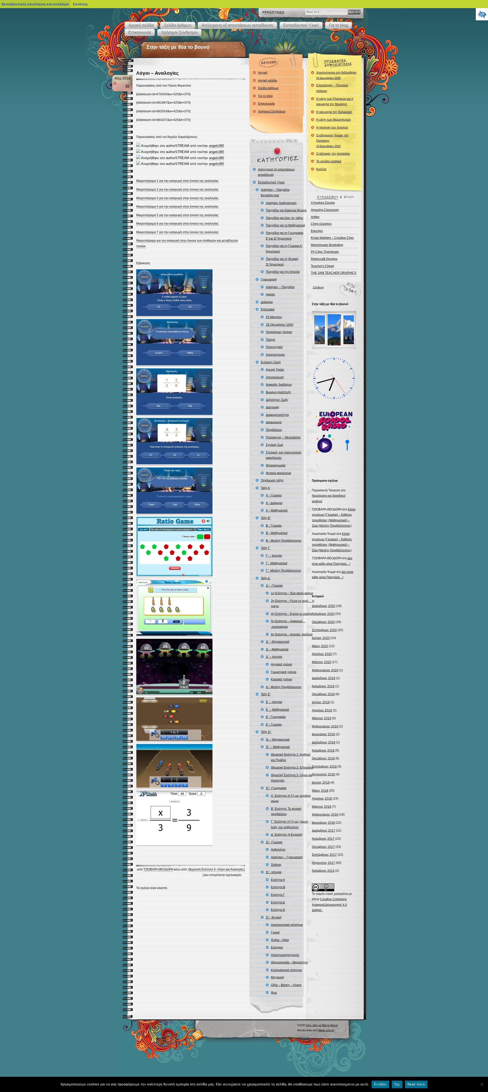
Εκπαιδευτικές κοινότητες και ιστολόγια (35, 4)
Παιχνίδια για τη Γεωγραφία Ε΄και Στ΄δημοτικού (284, 235)
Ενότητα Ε (278, 910)
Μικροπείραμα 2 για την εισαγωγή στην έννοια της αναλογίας (177, 189)
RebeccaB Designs (324, 259)
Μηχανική (277, 977)
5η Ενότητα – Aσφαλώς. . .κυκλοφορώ (288, 624)
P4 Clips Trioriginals (325, 252)
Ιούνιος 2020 (321, 638)
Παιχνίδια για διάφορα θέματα (286, 210)
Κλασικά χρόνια (281, 679)
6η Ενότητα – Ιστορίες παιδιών (292, 634)
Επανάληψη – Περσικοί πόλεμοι (332, 88)
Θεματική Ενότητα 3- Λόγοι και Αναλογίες (216, 869)
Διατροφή (272, 407)
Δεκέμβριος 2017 (323, 830)
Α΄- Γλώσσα (274, 495)
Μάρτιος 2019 (321, 718)
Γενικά (275, 932)
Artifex (315, 217)
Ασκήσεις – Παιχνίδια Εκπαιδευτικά (275, 192)
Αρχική (262, 72)
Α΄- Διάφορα (274, 503)
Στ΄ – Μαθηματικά (278, 747)
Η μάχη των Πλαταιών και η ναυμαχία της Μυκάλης (334, 101)
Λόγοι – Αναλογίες (157, 73)
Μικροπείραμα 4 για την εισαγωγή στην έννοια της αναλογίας (177, 206)
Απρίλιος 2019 (322, 710)
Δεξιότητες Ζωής (277, 400)
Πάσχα (270, 339)
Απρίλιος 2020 (322, 654)
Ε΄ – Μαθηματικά (277, 709)
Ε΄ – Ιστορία (274, 702)
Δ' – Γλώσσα (274, 585)
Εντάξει (380, 1084)
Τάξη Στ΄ (266, 732)
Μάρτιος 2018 (321, 806)
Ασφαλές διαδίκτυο (279, 384)
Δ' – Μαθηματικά (277, 649)
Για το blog (338, 25)
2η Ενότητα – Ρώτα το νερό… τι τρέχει (292, 603)
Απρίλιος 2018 (322, 798)
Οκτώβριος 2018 (323, 758)
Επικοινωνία (139, 32)
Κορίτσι (321, 169)
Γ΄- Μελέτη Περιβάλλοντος (283, 570)
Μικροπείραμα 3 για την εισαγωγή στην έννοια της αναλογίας (177, 198)
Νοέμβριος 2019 (323, 686)
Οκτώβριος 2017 (323, 847)
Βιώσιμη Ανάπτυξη (278, 392)
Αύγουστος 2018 (323, 774)
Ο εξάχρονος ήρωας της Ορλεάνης (332, 141)
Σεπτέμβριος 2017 (324, 854)
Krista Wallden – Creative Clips (332, 238)
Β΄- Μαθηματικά (276, 533)
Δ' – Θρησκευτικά (277, 642)
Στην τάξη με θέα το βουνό (177, 47)
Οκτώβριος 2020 (323, 622)
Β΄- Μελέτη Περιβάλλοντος (284, 540)
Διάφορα (267, 302)
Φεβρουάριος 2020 (325, 670)
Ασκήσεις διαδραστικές (281, 203)
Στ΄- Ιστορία (273, 872)
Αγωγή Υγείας (275, 369)
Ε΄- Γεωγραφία (276, 717)
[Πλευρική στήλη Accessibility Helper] (482, 14)
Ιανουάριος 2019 (323, 734)
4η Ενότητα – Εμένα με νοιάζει (291, 614)
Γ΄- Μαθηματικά (276, 563)
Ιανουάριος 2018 (323, 822)
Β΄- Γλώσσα (274, 525)
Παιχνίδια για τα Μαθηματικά (285, 225)
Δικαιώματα (274, 422)
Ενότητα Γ (278, 895)
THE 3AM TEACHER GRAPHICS (333, 273)
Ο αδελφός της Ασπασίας (333, 153)
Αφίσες (270, 294)
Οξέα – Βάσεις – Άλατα (286, 985)
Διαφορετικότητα (277, 415)
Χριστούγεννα (275, 354)
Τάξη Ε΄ (266, 694)
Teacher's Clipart (322, 266)
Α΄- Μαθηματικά (276, 510)
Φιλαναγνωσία (275, 465)
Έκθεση (276, 865)
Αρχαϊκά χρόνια (281, 664)
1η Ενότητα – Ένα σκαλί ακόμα (292, 593)
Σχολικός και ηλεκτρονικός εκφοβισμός (284, 455)
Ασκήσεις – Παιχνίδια (280, 287)
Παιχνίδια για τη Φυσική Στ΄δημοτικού (282, 261)
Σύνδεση (318, 287)
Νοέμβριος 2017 (323, 838)
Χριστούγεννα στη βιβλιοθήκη (336, 75)
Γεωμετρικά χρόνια (283, 672)
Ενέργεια (277, 947)
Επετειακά (267, 309)
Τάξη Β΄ (266, 518)
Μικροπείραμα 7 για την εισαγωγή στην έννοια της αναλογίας (177, 232)
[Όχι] (481, 1084)
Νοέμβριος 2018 (323, 750)
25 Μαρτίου (274, 317)
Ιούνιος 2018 (321, 782)
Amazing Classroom (325, 210)
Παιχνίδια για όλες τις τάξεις (284, 218)
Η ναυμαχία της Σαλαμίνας (334, 112)
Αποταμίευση (275, 377)
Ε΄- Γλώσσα (274, 724)
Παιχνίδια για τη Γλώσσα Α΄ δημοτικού (284, 248)
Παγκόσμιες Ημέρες (279, 332)
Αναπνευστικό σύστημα (287, 925)
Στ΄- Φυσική (274, 917)
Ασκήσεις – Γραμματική (287, 857)
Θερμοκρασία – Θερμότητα (289, 962)
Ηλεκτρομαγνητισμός (285, 955)
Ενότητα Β (278, 887)
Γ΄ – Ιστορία (274, 555)
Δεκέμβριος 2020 (323, 606)
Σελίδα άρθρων (177, 25)
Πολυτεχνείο (274, 347)
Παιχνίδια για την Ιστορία (283, 272)
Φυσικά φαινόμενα (278, 473)
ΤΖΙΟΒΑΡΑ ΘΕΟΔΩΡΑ (158, 869)
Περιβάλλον (274, 430)
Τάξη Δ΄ (266, 578)
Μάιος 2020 (320, 646)
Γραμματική (269, 279)
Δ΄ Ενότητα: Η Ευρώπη (286, 834)
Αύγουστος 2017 (323, 863)
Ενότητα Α (278, 880)
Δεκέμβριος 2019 (323, 678)
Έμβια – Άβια (280, 940)
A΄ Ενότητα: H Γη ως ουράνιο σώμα (291, 798)
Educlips (317, 231)
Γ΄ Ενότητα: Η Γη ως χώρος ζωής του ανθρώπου (289, 824)
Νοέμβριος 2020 (323, 614)
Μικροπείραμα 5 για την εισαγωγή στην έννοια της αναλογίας (177, 215)
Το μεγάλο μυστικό (328, 161)
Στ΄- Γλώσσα (274, 842)
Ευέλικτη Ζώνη (271, 362)
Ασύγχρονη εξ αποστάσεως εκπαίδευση (237, 25)
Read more (416, 1084)
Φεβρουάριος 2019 (325, 726)
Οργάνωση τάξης (272, 480)
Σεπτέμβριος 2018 (324, 766)
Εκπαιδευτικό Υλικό (301, 25)
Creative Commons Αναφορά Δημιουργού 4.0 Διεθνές (329, 904)
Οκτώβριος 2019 (323, 694)
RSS (197, 1034)
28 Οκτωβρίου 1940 (279, 324)
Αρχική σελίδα (141, 25)
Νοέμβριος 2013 (323, 870)
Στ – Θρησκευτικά (277, 739)
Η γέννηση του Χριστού (332, 127)
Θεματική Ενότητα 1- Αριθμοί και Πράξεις (290, 757)
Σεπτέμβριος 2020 (324, 630)
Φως (274, 992)
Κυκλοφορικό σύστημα (286, 970)
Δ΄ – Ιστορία (274, 657)
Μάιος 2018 (320, 790)
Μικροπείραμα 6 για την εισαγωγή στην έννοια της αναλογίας (177, 223)
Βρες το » (354, 11)
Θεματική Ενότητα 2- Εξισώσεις (292, 767)
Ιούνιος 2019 (321, 702)
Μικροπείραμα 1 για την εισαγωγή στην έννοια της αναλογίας (177, 181)
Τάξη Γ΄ (266, 548)
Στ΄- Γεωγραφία (276, 788)
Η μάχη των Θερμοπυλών (333, 119)
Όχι (397, 1084)
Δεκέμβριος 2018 (323, 742)
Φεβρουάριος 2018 (325, 814)
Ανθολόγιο (278, 849)
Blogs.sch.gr (326, 1030)
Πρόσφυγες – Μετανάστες (283, 437)
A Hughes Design (323, 203)
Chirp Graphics (321, 224)
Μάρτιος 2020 (321, 662)
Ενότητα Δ (278, 902)
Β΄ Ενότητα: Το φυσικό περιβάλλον (286, 811)
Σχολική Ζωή (274, 445)
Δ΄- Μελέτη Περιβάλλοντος (284, 687)
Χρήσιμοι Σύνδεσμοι (179, 32)
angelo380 (216, 146)
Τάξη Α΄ (266, 488)
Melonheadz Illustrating (327, 245)
